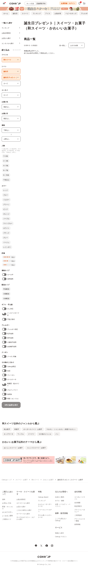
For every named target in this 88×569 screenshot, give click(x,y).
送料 (3, 499)
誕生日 (15, 13)
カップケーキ (8, 434)
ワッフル (20, 434)
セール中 (10, 274)
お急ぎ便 (58, 13)
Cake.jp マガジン (61, 536)
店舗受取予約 (41, 3)
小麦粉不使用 (11, 342)
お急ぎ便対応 (21, 499)
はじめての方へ (7, 512)
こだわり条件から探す (24, 510)
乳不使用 (10, 333)
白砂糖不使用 (11, 346)
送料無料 (10, 279)
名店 (8, 371)
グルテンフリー (12, 390)
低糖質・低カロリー (13, 385)
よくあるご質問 (7, 516)
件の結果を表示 (11, 405)
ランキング (37, 13)
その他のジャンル (45, 434)
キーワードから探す (23, 514)
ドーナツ (31, 434)
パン (56, 434)
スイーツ (25, 13)
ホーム (5, 13)
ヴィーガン (11, 375)
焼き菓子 (7, 429)
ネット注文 (30, 3)
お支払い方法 (6, 503)
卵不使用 (10, 338)
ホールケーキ (11, 379)
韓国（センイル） (13, 398)
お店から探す (21, 506)
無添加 (9, 394)
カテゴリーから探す (23, 503)
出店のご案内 (59, 497)
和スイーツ (35, 480)
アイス (47, 13)
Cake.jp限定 (11, 366)
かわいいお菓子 (48, 480)
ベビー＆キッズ (70, 13)
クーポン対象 (11, 356)
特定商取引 (78, 506)
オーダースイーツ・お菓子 (32, 429)
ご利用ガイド (6, 519)
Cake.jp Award (43, 497)
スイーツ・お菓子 (22, 480)
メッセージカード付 (13, 314)
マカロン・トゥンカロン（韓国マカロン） (61, 429)
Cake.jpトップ (7, 480)
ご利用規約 (78, 515)
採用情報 (77, 524)
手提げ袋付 (11, 319)
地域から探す (59, 533)
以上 (13, 257)
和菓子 (16, 429)
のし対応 (10, 309)
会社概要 (77, 503)
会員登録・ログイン (68, 3)
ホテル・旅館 (59, 500)
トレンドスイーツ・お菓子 (36, 448)
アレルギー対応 (12, 329)
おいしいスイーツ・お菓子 (13, 448)
